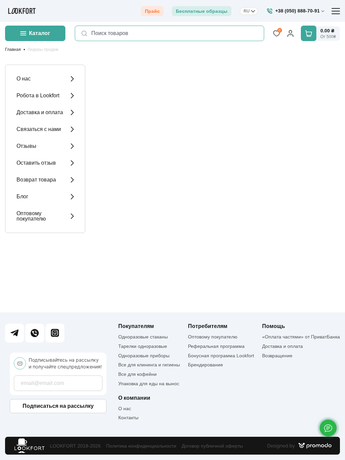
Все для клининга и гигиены (149, 364)
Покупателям (136, 326)
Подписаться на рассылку (58, 406)
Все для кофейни (137, 374)
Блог (22, 196)
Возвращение (277, 355)
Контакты (128, 417)
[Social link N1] (14, 333)
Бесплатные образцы (201, 11)
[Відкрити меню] (336, 11)
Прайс (152, 11)
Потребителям (207, 326)
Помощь (273, 326)
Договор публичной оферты (212, 445)
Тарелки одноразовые (142, 346)
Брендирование (205, 364)
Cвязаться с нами (39, 129)
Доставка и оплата (40, 112)
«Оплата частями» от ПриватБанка (301, 336)
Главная (13, 49)
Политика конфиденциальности (141, 445)
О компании (134, 398)
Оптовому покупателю (31, 216)
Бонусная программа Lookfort (221, 355)
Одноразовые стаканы (143, 336)
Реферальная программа (216, 346)
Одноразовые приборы (143, 355)
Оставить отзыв (36, 163)
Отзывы (26, 146)
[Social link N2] (34, 333)
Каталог (39, 33)
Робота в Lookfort (38, 95)
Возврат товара (36, 180)
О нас (24, 78)
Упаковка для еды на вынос (148, 383)
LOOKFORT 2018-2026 (75, 445)
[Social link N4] (54, 333)
